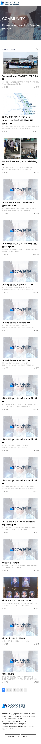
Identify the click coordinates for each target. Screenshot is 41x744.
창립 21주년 (7, 674)
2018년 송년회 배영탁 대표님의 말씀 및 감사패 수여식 (18, 204)
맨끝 (25, 690)
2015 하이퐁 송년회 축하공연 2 (15, 322)
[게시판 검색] (37, 49)
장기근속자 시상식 (9, 562)
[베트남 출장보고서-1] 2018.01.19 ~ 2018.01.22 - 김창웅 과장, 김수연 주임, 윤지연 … (18, 120)
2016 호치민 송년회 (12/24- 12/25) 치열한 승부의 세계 (20, 245)
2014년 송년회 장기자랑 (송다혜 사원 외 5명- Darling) (18, 523)
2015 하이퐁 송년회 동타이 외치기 (16, 284)
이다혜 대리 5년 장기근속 (12, 638)
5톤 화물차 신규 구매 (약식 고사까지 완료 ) (19, 161)
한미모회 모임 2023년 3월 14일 (15, 600)
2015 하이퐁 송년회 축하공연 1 (15, 360)
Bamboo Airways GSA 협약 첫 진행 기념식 (20, 76)
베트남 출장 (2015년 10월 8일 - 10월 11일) (20, 398)
